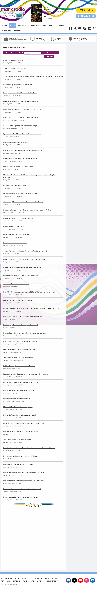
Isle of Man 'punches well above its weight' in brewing (20, 497)
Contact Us (38, 579)
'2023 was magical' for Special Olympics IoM (18, 85)
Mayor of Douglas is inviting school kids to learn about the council (24, 259)
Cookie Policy (52, 581)
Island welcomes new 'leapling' (13, 60)
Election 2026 (23, 26)
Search (42, 52)
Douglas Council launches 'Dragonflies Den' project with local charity (25, 333)
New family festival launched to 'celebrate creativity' (20, 415)
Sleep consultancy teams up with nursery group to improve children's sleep (27, 210)
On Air (51, 26)
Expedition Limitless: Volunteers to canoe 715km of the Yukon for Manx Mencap (29, 292)
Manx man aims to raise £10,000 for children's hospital (21, 275)
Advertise (61, 26)
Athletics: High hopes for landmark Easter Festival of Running (23, 202)
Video (44, 26)
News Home (10, 53)
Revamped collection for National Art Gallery (18, 464)
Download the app (60, 40)
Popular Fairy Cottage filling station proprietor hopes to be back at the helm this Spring (31, 308)
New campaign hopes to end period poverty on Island (20, 325)
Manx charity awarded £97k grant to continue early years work (23, 472)
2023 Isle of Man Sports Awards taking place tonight (20, 126)
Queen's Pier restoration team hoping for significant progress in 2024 (25, 251)
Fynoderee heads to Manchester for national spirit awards (22, 134)
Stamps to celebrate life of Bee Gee (15, 68)
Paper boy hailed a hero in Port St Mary (16, 234)
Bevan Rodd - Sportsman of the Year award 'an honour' (20, 101)
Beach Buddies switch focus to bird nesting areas (19, 349)
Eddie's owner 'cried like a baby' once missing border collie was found (25, 374)
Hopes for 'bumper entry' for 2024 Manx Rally (18, 218)
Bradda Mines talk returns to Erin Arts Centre (18, 300)
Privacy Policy (51, 579)
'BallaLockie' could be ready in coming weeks (17, 407)
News (12, 26)
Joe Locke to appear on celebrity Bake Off (17, 439)
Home (4, 26)
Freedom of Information (33, 581)
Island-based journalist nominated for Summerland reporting (22, 489)
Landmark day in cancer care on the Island (16, 398)
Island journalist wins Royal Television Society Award (20, 93)
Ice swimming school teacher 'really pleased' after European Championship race (29, 448)
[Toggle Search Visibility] (94, 28)
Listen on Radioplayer (42, 40)
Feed (21, 53)
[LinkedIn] (89, 28)
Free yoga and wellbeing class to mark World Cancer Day (21, 456)
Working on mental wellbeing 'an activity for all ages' (20, 158)
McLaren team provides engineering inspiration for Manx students (24, 423)
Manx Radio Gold (51, 9)
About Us (17, 31)
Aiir (16, 584)
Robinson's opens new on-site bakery (15, 185)
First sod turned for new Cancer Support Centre (18, 390)
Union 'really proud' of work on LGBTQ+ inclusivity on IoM (22, 109)
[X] (75, 28)
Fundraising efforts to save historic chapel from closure (21, 117)
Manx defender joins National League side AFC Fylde (20, 431)
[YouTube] (79, 28)
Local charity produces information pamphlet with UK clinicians (24, 480)
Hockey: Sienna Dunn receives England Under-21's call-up (22, 267)
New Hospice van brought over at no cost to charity (20, 341)
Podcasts (35, 26)
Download (49, 18)
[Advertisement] (38, 537)
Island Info (6, 31)
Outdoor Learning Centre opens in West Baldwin (19, 366)
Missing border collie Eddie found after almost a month (21, 382)
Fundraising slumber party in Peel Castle (16, 142)
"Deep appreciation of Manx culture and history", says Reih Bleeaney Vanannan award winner (33, 76)
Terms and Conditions (10, 581)
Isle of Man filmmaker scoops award (15, 243)
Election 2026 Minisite (10, 579)
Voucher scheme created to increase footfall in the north (21, 193)
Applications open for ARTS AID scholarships (18, 357)
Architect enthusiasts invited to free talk (16, 284)
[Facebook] (70, 28)
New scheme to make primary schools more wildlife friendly (22, 150)
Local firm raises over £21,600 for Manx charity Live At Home (23, 316)
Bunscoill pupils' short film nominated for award (18, 167)
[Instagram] (84, 28)
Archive (50, 56)
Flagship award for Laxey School (13, 226)
